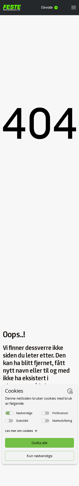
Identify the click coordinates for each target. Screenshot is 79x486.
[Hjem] (12, 7)
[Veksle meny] (73, 7)
